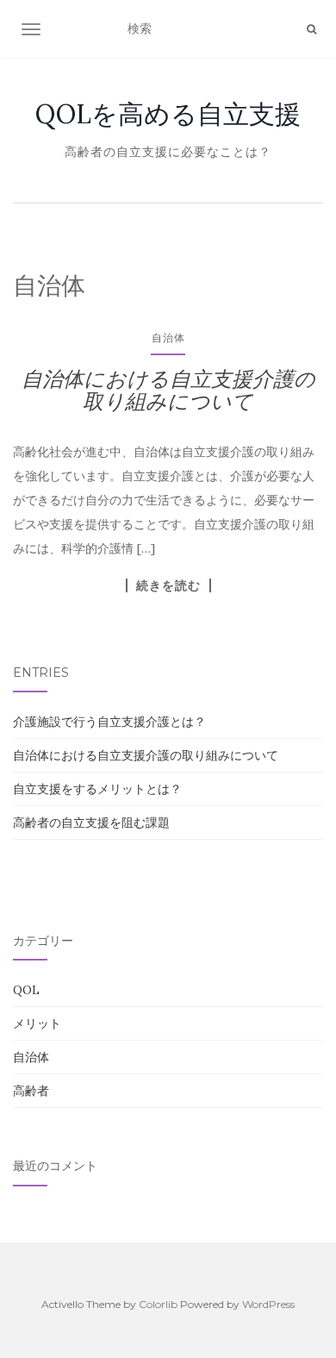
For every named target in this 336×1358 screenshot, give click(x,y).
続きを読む (168, 585)
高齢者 (31, 1090)
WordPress (268, 1304)
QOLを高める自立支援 (168, 114)
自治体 (168, 337)
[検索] (311, 29)
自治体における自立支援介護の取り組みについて (168, 390)
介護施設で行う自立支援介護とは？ (109, 721)
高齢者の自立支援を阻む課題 (91, 822)
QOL (26, 990)
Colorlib (158, 1304)
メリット (37, 1023)
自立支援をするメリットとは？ (97, 789)
